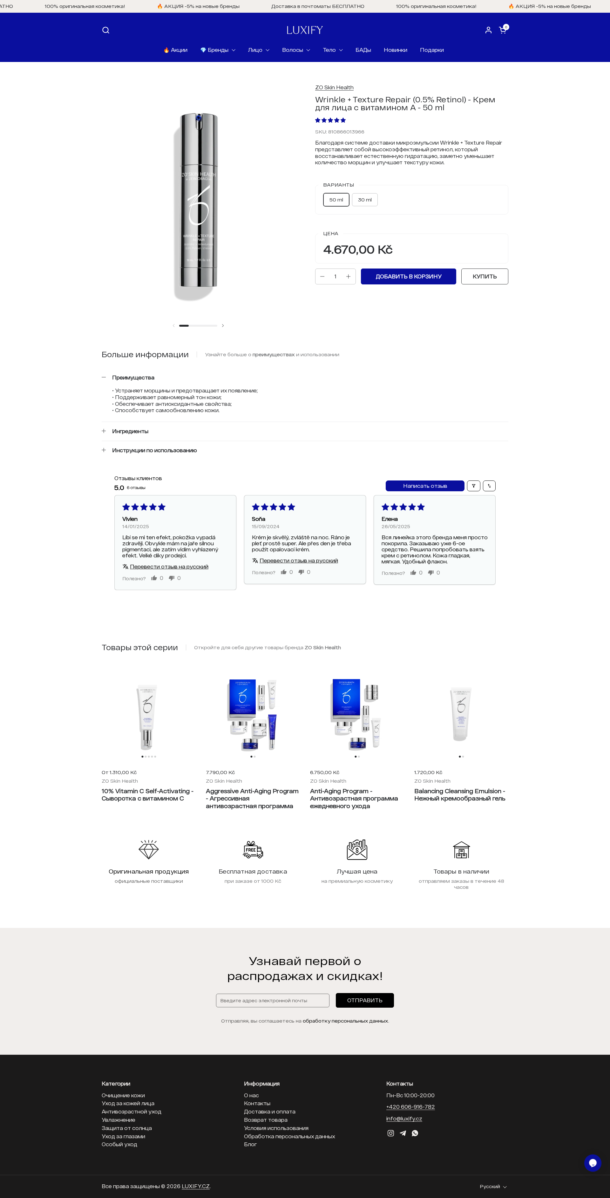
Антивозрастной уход (131, 1111)
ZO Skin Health (334, 87)
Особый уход (119, 1144)
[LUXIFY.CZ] (305, 30)
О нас (251, 1095)
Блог (250, 1144)
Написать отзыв (425, 486)
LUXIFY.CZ (196, 1186)
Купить (485, 276)
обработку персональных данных (345, 1021)
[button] (106, 30)
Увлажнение (118, 1120)
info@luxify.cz (404, 1118)
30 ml (365, 199)
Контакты (257, 1103)
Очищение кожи (123, 1095)
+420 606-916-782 (410, 1107)
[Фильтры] (473, 485)
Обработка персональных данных (289, 1136)
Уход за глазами (123, 1136)
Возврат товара (266, 1120)
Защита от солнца (127, 1128)
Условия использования (276, 1128)
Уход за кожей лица (128, 1103)
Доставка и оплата (269, 1111)
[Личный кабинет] (488, 30)
